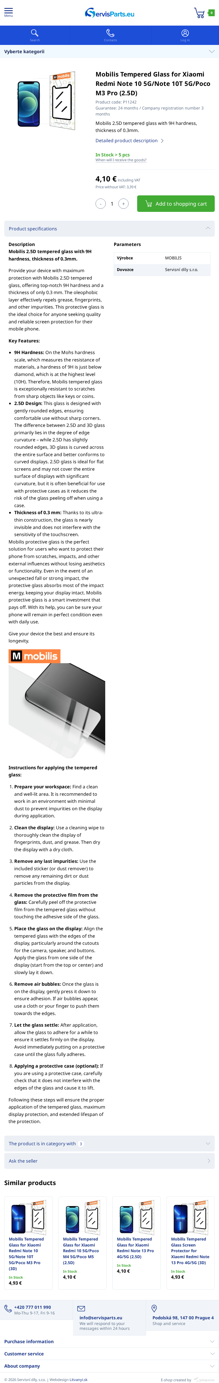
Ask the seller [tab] (23, 1161)
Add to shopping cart (181, 203)
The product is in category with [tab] (45, 1143)
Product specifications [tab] (33, 229)
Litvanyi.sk (79, 1379)
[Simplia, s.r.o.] (203, 1379)
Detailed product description (127, 140)
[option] (45, 100)
